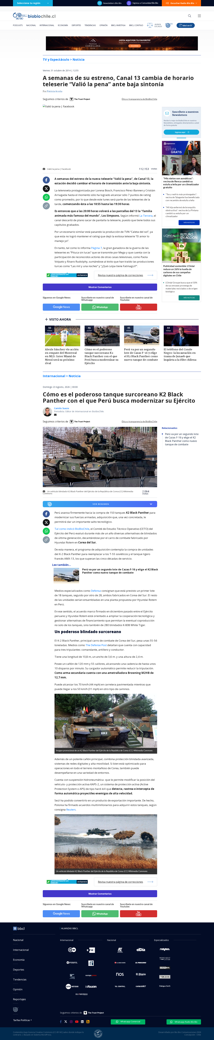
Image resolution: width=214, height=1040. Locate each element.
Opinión (103, 25)
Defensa (96, 590)
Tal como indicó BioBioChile (72, 529)
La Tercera (146, 215)
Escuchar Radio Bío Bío (182, 3)
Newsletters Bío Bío (112, 3)
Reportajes (19, 999)
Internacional (47, 25)
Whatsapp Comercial (130, 1021)
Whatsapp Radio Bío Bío (185, 1021)
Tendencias (90, 25)
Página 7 (96, 248)
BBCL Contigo (136, 25)
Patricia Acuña (54, 91)
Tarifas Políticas (21, 1020)
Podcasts (18, 25)
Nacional (31, 25)
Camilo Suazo (61, 408)
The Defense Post (96, 645)
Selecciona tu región (28, 3)
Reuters (71, 809)
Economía (63, 25)
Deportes (76, 25)
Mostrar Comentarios (100, 287)
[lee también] (67, 576)
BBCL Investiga (118, 25)
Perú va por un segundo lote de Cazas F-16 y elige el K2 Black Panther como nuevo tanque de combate (120, 571)
